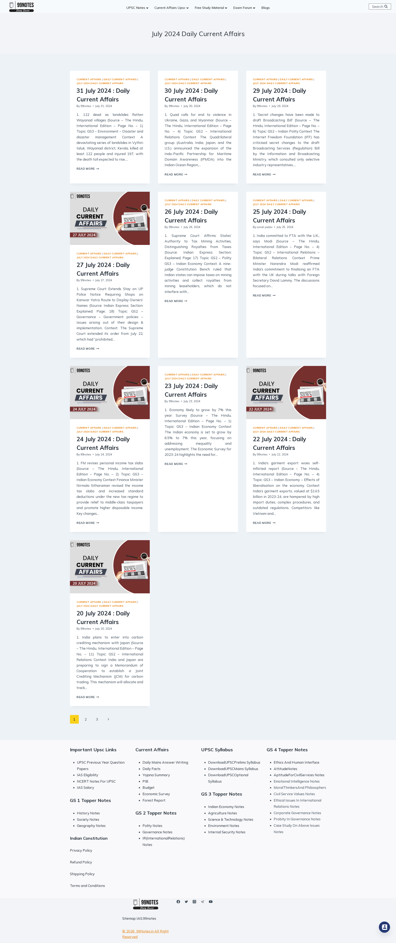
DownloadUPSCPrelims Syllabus (234, 762)
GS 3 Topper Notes (221, 794)
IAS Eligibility (87, 775)
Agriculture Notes (222, 813)
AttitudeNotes (285, 769)
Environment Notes (223, 825)
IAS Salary (85, 787)
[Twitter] (186, 901)
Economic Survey (156, 794)
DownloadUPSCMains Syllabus (233, 769)
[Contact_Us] (384, 927)
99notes (85, 106)
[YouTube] (210, 901)
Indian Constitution (89, 838)
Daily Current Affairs (120, 79)
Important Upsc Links (93, 750)
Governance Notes (157, 832)
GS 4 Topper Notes (287, 750)
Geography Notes (91, 825)
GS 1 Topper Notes (90, 800)
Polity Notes (152, 825)
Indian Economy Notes (226, 806)
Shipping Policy (82, 874)
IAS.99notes (146, 918)
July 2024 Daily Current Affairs (100, 83)
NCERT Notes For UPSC (97, 781)
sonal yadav (264, 227)
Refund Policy (81, 862)
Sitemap (129, 918)
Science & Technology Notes (230, 819)
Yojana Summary (156, 775)
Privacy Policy (81, 850)
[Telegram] (202, 901)
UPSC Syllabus (217, 750)
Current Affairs (89, 79)
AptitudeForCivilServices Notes (299, 775)
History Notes (88, 813)
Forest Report (154, 800)
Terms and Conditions (87, 885)
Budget (148, 787)
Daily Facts (151, 769)
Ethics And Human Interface (296, 762)
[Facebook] (178, 901)
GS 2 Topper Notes (156, 813)
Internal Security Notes (226, 832)
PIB (145, 781)
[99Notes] (21, 6)
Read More (88, 168)
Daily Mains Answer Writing (165, 762)
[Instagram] (194, 901)
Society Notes (88, 819)
